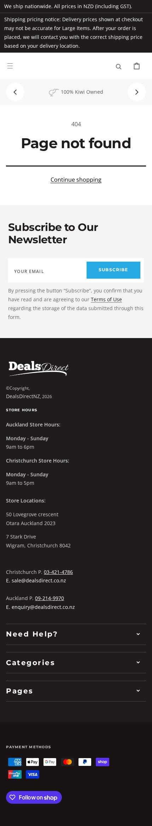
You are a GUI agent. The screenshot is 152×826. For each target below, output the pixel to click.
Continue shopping (76, 180)
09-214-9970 (49, 598)
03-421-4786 (58, 572)
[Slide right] (137, 92)
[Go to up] (141, 815)
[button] (10, 66)
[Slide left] (15, 92)
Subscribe (113, 269)
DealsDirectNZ (23, 396)
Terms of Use (106, 299)
